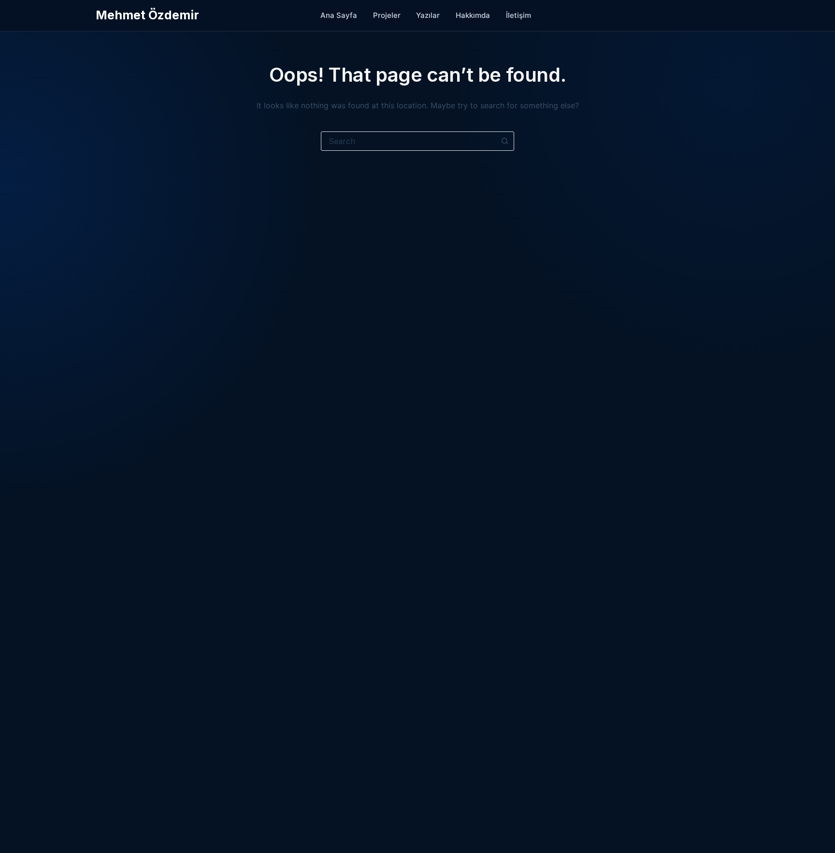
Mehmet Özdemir (147, 15)
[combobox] (408, 141)
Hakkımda (473, 15)
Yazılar (428, 15)
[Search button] (504, 141)
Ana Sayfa (338, 15)
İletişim (518, 15)
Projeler (387, 15)
